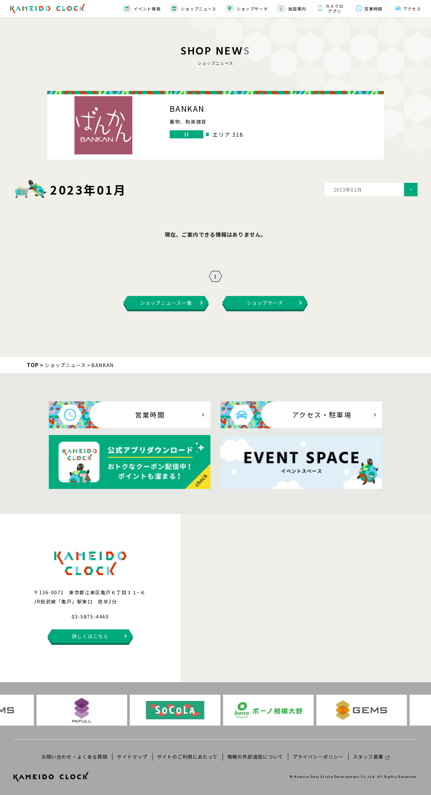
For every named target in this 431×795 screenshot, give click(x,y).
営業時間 (373, 8)
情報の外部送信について (255, 756)
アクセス (412, 8)
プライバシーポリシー (318, 756)
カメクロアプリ (334, 8)
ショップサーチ (252, 8)
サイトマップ (132, 756)
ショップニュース (199, 8)
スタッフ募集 (368, 756)
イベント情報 (147, 8)
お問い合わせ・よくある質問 (74, 756)
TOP (33, 364)
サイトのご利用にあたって (187, 756)
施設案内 (297, 8)
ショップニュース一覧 (166, 302)
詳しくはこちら (90, 636)
